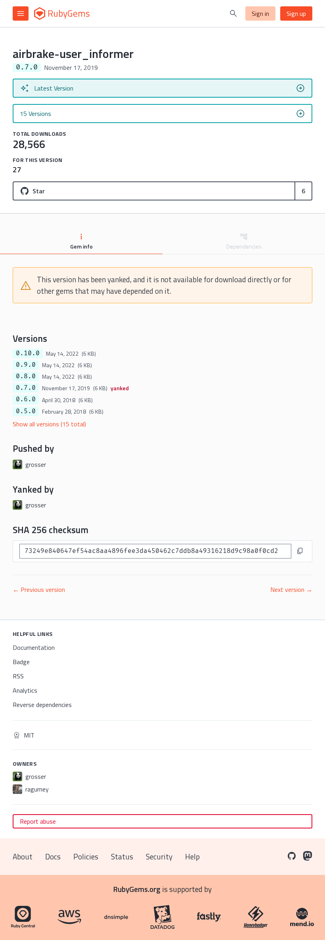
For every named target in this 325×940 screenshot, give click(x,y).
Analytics (25, 690)
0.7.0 (26, 388)
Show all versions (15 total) (49, 424)
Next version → (291, 589)
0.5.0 (26, 411)
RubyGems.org (137, 889)
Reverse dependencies (42, 704)
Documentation (34, 647)
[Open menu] (21, 13)
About (22, 856)
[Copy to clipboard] (300, 551)
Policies (85, 856)
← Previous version (39, 589)
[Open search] (233, 13)
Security (159, 856)
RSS (18, 676)
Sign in (260, 13)
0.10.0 (28, 353)
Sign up (296, 13)
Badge (21, 661)
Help (192, 856)
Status (122, 856)
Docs (53, 856)
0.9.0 (26, 365)
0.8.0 (26, 376)
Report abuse (38, 821)
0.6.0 (26, 399)
